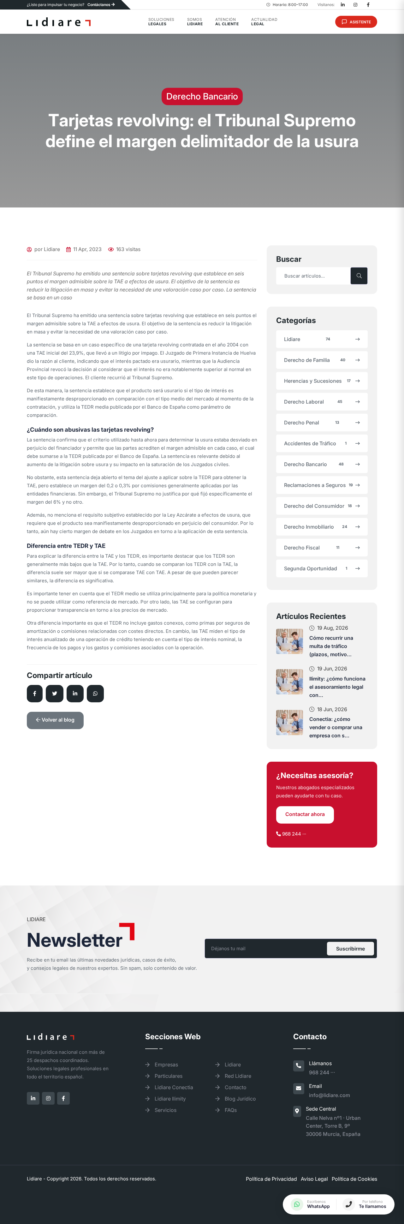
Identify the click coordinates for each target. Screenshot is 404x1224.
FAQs (230, 1110)
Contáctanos (99, 4)
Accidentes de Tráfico (315, 443)
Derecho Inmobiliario (315, 527)
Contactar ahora (305, 814)
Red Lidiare (237, 1076)
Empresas (165, 1064)
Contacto (235, 1087)
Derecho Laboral (313, 402)
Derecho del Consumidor (318, 506)
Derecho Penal (311, 422)
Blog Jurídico (239, 1098)
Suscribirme (350, 948)
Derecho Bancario (314, 464)
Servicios (164, 1110)
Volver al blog (57, 720)
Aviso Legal (314, 1179)
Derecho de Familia (314, 360)
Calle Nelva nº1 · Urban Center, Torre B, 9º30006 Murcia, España (333, 1126)
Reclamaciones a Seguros (318, 485)
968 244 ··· (294, 834)
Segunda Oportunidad (315, 568)
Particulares (167, 1076)
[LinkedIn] (342, 4)
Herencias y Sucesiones (317, 381)
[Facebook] (368, 4)
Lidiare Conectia (173, 1087)
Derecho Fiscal (311, 547)
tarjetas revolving (164, 315)
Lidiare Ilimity (169, 1098)
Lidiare (307, 339)
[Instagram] (355, 4)
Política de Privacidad (271, 1179)
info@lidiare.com (329, 1095)
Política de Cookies (354, 1179)
